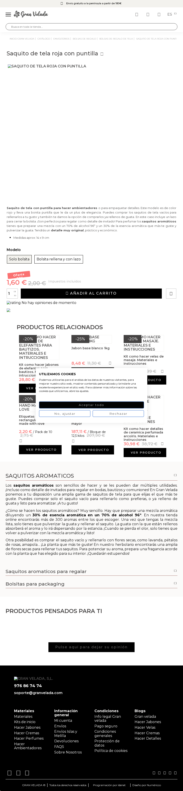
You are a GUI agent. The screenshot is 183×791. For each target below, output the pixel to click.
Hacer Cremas (26, 733)
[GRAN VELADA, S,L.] (31, 14)
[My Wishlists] (137, 14)
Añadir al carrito (93, 293)
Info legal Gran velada (107, 718)
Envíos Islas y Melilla (65, 733)
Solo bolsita (19, 259)
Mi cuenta (63, 720)
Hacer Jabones (27, 727)
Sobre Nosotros (68, 752)
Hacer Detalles (148, 738)
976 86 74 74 (28, 686)
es (170, 15)
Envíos (60, 726)
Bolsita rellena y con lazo (59, 259)
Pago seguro (105, 726)
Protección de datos (107, 743)
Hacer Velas (145, 727)
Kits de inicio (24, 722)
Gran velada (145, 716)
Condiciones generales (105, 733)
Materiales (23, 716)
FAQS (59, 747)
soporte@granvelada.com (38, 693)
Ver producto (41, 449)
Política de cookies (110, 751)
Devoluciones (66, 741)
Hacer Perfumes (29, 738)
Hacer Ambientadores (28, 746)
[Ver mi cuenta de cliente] (148, 14)
